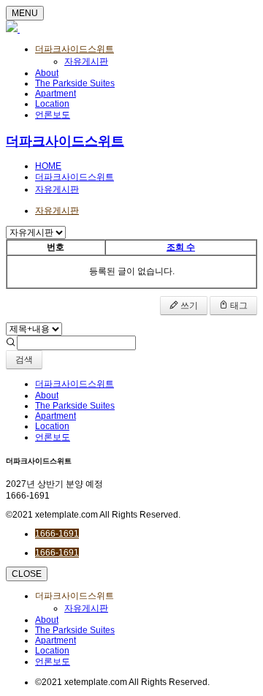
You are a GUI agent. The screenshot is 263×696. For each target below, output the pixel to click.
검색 (24, 360)
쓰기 (188, 305)
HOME (48, 166)
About (46, 73)
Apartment (55, 93)
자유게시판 (86, 61)
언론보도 (52, 115)
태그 (238, 305)
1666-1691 (57, 534)
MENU (25, 13)
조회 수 (181, 247)
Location (52, 104)
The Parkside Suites (75, 83)
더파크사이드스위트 (74, 49)
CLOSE (27, 574)
